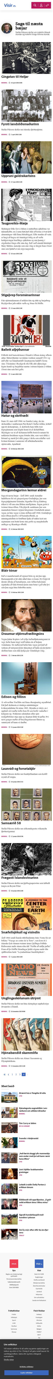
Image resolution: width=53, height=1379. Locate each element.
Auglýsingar (39, 1277)
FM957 (39, 1332)
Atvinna (39, 1320)
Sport (14, 1320)
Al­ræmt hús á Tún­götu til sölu (32, 1093)
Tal (39, 1338)
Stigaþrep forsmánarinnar (20, 295)
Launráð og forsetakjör (18, 769)
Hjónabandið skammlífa (19, 1053)
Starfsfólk (39, 1289)
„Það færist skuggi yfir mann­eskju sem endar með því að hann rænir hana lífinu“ (34, 1156)
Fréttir (14, 1314)
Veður (39, 1326)
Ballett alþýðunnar (15, 350)
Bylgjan (39, 1329)
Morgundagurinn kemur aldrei (23, 490)
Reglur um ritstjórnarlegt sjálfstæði (14, 1275)
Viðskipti (14, 1317)
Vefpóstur (39, 1294)
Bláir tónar (9, 570)
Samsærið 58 (11, 823)
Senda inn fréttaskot (39, 1300)
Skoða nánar (9, 1360)
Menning (4, 83)
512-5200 (41, 1274)
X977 (39, 1335)
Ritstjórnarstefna (39, 1283)
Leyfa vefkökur (27, 1373)
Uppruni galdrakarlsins (18, 176)
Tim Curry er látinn (27, 1124)
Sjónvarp (14, 1329)
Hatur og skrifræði (14, 416)
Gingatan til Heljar (14, 77)
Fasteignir (39, 1317)
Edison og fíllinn (13, 697)
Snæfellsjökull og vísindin (20, 932)
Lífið (13, 1323)
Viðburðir (39, 1323)
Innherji (39, 1314)
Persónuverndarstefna (14, 1279)
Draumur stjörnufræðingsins (22, 634)
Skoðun (14, 1326)
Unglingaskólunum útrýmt (21, 998)
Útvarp (14, 1332)
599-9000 (16, 1287)
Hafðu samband (39, 1280)
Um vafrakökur (39, 1297)
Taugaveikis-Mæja (14, 223)
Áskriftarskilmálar (39, 1286)
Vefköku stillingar (26, 1367)
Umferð (39, 1292)
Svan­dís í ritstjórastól (28, 1139)
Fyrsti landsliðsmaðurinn (20, 124)
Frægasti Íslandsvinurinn (19, 878)
